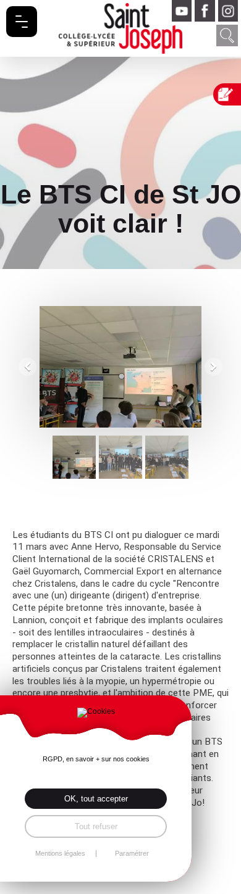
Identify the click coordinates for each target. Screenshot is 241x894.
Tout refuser (96, 826)
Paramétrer (132, 853)
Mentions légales (60, 853)
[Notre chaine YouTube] (182, 11)
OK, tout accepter (96, 798)
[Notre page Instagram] (228, 11)
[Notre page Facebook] (204, 11)
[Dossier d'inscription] (228, 94)
